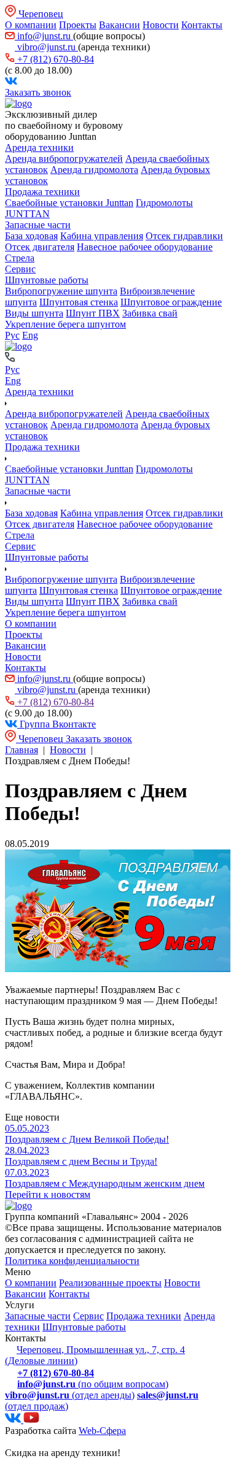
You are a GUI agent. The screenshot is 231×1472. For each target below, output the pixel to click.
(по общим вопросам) (92, 1384)
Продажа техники (42, 191)
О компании (31, 25)
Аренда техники (39, 147)
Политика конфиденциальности (72, 1260)
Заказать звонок (38, 92)
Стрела (19, 258)
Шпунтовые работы (46, 280)
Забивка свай (150, 313)
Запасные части (38, 225)
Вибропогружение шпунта (61, 291)
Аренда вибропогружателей (64, 158)
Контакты (201, 25)
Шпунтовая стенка (78, 302)
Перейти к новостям (47, 1194)
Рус (12, 335)
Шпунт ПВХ (93, 313)
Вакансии (119, 25)
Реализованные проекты (110, 1283)
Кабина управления (101, 236)
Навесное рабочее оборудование (145, 247)
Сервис (20, 269)
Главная (21, 750)
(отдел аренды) (70, 1395)
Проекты (77, 25)
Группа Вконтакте (56, 724)
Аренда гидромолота (94, 169)
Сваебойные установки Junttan (69, 202)
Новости (161, 25)
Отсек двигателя (39, 247)
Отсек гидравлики (184, 236)
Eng (30, 335)
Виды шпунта (34, 313)
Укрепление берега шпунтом (65, 324)
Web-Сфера (102, 1430)
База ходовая (31, 236)
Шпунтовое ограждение (171, 302)
